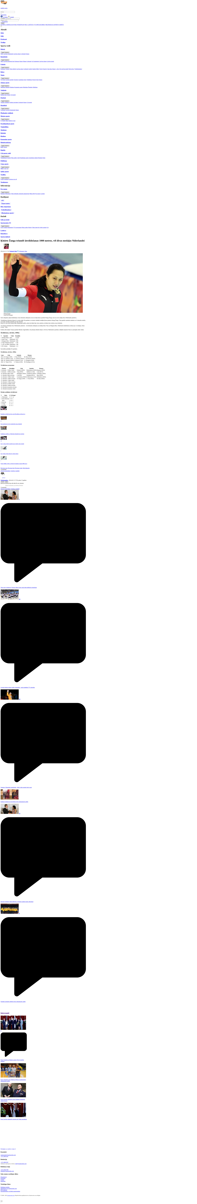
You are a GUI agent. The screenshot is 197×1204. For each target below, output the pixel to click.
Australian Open (22, 79)
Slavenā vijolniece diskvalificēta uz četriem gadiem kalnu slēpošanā (17, 901)
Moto (7, 120)
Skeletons (3, 87)
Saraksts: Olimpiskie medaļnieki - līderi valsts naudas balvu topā (16, 787)
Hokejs (30, 227)
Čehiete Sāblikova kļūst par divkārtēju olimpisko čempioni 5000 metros (14, 463)
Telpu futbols (13, 69)
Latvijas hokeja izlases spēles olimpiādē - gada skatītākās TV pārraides (18, 687)
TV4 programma (17, 227)
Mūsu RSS (32, 193)
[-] (4, 477)
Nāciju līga (71, 69)
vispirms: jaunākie (15, 471)
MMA (2, 168)
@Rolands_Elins (22, 251)
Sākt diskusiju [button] (26, 468)
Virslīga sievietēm (13, 102)
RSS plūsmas (4, 1190)
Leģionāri (23, 54)
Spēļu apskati (43, 227)
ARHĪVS (61, 24)
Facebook (5, 17)
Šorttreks (30, 87)
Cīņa (5, 168)
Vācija (40, 69)
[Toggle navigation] (1, 26)
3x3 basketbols (35, 61)
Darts (44, 157)
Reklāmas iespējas (5, 1187)
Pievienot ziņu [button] (4, 468)
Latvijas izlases (17, 54)
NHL (25, 24)
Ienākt (2, 23)
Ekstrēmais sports (24, 157)
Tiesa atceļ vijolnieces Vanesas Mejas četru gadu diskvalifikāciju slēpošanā (19, 587)
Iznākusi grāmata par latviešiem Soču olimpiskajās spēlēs (14, 801)
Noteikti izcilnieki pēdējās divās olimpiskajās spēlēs (13, 1001)
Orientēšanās (4, 157)
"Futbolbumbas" (78, 69)
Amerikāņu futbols (33, 157)
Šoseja (5, 147)
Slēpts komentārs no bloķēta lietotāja (14, 485)
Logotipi (42, 193)
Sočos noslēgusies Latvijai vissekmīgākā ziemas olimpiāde (11, 423)
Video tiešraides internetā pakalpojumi (20, 193)
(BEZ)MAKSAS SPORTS (52, 24)
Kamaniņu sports (18, 87)
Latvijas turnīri (50, 61)
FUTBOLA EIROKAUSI (7, 24)
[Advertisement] (13, 1132)
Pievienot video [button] (18, 468)
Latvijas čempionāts (8, 54)
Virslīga (7, 69)
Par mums (37, 193)
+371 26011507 (4, 1156)
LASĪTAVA (30, 24)
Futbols (5, 227)
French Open (35, 79)
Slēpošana (25, 87)
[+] (3, 477)
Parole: (2, 20)
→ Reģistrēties (4, 21)
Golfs (18, 157)
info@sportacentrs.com (20, 1163)
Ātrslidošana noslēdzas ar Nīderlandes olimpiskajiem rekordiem (12, 433)
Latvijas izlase (19, 69)
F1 (1, 120)
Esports (9, 157)
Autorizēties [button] (3, 14)
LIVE (2, 227)
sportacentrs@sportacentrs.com (8, 1155)
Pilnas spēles (25, 227)
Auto (14, 120)
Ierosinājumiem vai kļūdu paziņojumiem (10, 1191)
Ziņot (6, 481)
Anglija (30, 69)
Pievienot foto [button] (11, 468)
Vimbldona (29, 79)
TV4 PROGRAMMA (39, 24)
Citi (7, 168)
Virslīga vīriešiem (5, 102)
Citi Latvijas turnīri (63, 69)
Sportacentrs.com (10, 1195)
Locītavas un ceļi (13, 179)
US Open (3, 79)
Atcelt (2, 481)
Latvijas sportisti (9, 79)
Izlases (27, 54)
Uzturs (2, 179)
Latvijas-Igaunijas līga (9, 61)
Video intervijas (36, 227)
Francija (45, 69)
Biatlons (12, 87)
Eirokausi (17, 61)
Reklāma (3, 193)
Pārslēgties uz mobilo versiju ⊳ (8, 1149)
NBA (15, 24)
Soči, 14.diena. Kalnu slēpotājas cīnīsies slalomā (9, 453)
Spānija (34, 69)
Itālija (37, 69)
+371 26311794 (4, 1169)
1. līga (57, 69)
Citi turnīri (13, 94)
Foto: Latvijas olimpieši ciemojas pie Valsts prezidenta (14, 1119)
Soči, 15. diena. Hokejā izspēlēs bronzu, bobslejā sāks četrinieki (12, 443)
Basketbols (10, 227)
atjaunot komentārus (5, 471)
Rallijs (3, 120)
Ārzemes (16, 79)
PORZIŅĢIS (20, 24)
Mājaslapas (8, 193)
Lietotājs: (3, 18)
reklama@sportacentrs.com (7, 1171)
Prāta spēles (14, 157)
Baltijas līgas (4, 94)
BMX (2, 147)
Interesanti (5, 1013)
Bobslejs (8, 87)
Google (12, 17)
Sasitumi (6, 179)
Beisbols (40, 157)
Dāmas (24, 61)
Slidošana (35, 87)
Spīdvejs (11, 120)
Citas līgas (49, 69)
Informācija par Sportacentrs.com (9, 1188)
